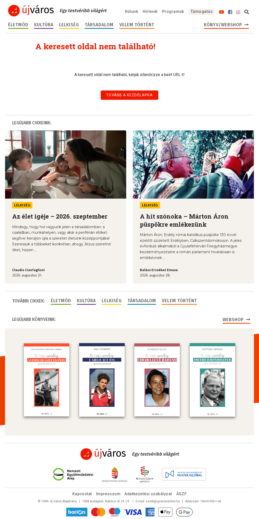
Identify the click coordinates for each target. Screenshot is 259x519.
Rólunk (131, 11)
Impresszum (108, 493)
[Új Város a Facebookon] (230, 12)
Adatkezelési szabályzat (148, 493)
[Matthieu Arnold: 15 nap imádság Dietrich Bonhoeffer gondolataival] (212, 379)
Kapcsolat (82, 493)
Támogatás (201, 11)
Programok (173, 11)
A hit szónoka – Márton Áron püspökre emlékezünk (184, 220)
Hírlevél (150, 11)
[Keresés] (246, 12)
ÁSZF (181, 493)
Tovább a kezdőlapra (129, 95)
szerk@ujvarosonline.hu (163, 501)
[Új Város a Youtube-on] (221, 12)
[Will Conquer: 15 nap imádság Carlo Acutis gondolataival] (102, 379)
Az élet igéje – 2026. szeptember (59, 216)
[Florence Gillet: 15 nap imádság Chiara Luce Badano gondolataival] (157, 380)
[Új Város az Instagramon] (238, 12)
